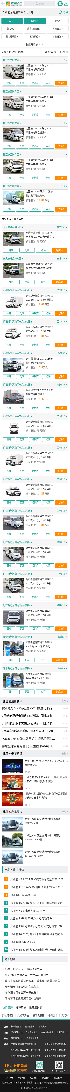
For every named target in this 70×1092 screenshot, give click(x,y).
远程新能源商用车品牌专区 (16, 290)
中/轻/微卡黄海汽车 (16, 975)
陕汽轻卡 (18, 969)
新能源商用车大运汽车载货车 (22, 986)
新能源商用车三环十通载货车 (22, 992)
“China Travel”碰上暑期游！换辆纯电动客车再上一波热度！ (29, 738)
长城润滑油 (7, 1015)
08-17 (65, 716)
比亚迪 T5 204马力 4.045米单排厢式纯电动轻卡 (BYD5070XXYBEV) (38, 903)
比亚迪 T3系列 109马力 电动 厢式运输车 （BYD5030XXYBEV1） (38, 926)
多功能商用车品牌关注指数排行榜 (25, 1056)
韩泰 (7, 969)
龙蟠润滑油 (23, 1015)
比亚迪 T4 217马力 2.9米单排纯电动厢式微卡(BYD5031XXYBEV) (39, 194)
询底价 (61, 83)
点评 (48, 83)
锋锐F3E (61, 353)
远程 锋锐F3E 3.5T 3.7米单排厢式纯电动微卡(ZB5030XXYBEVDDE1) (39, 392)
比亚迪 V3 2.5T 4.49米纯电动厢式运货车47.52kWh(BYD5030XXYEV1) (38, 879)
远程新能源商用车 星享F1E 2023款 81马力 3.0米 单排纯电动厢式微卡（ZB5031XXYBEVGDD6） (40, 424)
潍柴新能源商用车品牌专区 (16, 636)
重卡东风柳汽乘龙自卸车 (19, 981)
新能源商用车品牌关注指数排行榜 (25, 1050)
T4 (64, 60)
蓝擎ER (61, 636)
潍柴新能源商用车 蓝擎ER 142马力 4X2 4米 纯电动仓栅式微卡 (39, 676)
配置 (22, 83)
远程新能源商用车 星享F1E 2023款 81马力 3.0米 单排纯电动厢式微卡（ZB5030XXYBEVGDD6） (40, 455)
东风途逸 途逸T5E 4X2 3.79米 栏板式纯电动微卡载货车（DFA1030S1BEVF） (40, 266)
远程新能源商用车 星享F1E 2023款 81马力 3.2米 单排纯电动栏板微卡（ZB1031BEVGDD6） (40, 519)
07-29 (65, 746)
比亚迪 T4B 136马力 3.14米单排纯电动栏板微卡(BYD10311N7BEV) (39, 131)
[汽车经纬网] (22, 1070)
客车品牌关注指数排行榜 (55, 1044)
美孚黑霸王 (38, 1015)
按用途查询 (30, 1027)
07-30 (65, 738)
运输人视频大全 (47, 1032)
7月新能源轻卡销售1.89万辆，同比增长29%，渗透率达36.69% (29, 716)
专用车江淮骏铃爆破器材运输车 (23, 998)
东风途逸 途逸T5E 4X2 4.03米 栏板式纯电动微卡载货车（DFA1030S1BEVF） (40, 235)
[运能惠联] (15, 1065)
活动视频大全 (17, 1032)
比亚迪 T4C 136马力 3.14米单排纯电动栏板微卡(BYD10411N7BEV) (39, 99)
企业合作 (46, 1078)
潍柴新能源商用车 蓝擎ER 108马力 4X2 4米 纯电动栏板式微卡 (39, 645)
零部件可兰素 (34, 969)
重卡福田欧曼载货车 (48, 981)
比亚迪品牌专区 (11, 60)
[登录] (66, 4)
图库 (9, 83)
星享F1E (61, 290)
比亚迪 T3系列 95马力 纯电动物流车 (31, 918)
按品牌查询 (16, 1027)
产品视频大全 (31, 1032)
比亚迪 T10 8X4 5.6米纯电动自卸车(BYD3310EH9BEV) (38, 887)
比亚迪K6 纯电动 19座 (23, 895)
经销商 (35, 83)
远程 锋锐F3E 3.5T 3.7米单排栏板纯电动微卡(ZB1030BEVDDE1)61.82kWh (40, 361)
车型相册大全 (32, 1038)
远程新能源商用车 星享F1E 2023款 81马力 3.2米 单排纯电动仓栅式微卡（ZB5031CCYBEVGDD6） (40, 582)
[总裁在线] (10, 1070)
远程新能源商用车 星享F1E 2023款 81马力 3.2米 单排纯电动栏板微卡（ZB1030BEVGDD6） (40, 487)
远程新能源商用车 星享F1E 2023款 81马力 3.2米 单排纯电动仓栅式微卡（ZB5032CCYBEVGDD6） (40, 613)
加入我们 (34, 1078)
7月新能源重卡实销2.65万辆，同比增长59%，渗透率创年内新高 (29, 723)
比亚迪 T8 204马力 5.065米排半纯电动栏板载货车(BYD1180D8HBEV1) (38, 949)
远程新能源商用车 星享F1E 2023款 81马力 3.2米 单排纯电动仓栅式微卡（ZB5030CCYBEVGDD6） (40, 550)
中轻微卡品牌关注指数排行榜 (23, 1044)
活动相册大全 (17, 1038)
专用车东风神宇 (39, 975)
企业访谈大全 (62, 1032)
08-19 (65, 708)
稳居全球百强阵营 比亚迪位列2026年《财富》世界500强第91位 (29, 746)
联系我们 (22, 1078)
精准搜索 (42, 1027)
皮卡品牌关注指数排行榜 (55, 1056)
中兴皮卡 (52, 1015)
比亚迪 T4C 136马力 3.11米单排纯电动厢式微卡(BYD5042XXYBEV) (39, 68)
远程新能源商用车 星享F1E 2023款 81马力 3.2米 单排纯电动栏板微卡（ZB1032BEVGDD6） (40, 329)
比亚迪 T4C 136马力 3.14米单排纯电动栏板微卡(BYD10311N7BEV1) (39, 162)
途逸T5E (60, 227)
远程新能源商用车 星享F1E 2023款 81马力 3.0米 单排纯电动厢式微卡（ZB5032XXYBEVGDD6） (40, 298)
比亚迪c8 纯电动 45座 (22, 942)
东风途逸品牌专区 (12, 227)
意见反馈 (58, 1078)
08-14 (65, 731)
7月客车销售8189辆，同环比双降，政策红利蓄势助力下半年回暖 (29, 731)
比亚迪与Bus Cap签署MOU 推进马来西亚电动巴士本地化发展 (29, 708)
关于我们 (10, 1078)
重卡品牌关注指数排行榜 (55, 1050)
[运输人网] (14, 4)
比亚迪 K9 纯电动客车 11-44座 (27, 910)
